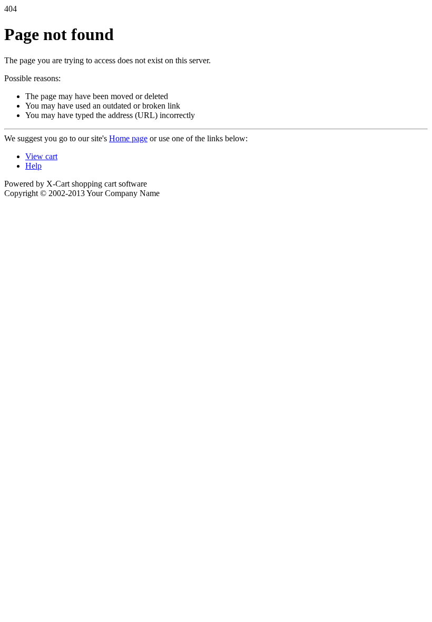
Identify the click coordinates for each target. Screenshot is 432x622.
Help (33, 165)
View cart (41, 156)
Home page (128, 138)
